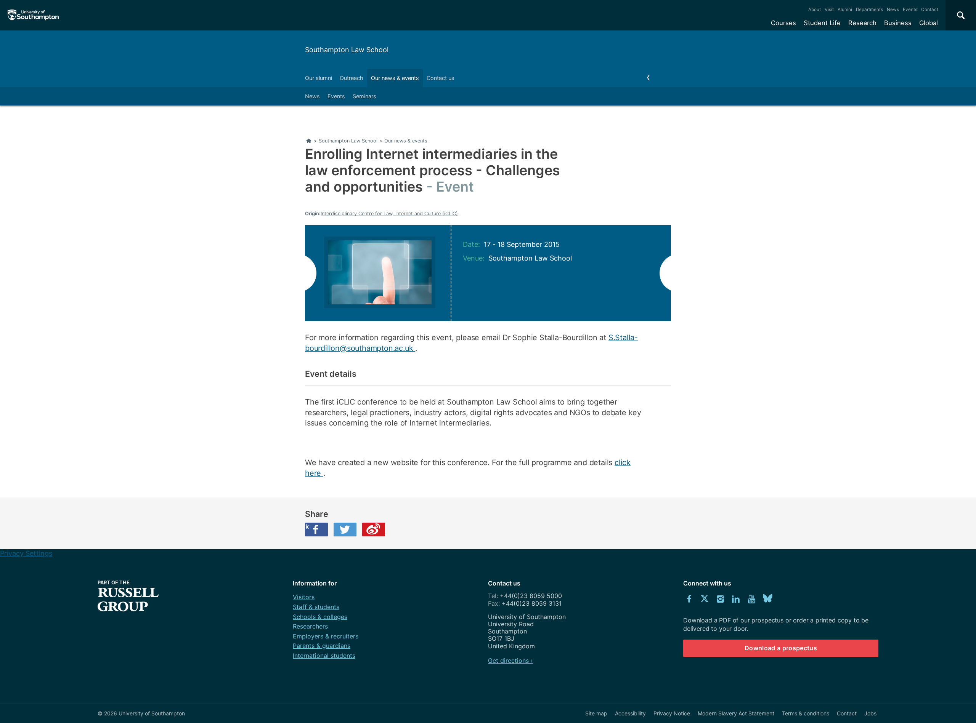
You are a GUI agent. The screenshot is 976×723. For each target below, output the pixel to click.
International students (324, 655)
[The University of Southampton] (33, 15)
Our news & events (395, 78)
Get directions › (510, 660)
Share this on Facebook (307, 526)
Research (862, 23)
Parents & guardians (321, 645)
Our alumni (318, 78)
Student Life (822, 23)
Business (898, 23)
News (893, 9)
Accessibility (630, 713)
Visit (829, 9)
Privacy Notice (671, 713)
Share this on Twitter (345, 529)
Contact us (440, 78)
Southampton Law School (346, 50)
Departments (869, 9)
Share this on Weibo (373, 529)
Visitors (304, 597)
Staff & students (316, 607)
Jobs (870, 713)
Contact (929, 9)
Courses (783, 23)
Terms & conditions (805, 713)
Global (928, 23)
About (814, 9)
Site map (596, 713)
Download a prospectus (781, 648)
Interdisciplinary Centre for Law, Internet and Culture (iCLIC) (389, 213)
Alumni (845, 9)
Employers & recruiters (325, 636)
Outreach (351, 78)
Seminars (364, 96)
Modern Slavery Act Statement (736, 713)
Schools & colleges (320, 617)
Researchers (310, 626)
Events (910, 9)
